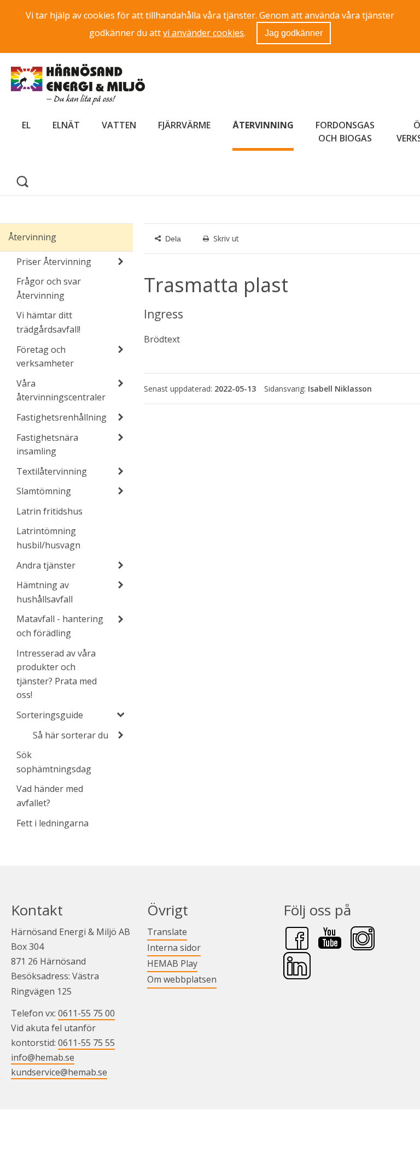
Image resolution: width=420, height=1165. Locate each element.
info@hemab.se (42, 1057)
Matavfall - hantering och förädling (59, 626)
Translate (167, 931)
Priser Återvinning (53, 262)
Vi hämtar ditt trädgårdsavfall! (48, 322)
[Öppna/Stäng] (121, 261)
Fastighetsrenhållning (61, 417)
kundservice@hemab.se (59, 1072)
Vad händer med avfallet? (49, 796)
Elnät (66, 125)
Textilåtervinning (51, 471)
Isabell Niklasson (340, 388)
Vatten (119, 125)
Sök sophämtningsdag (53, 762)
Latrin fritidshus (49, 511)
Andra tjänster (45, 565)
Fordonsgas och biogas (345, 131)
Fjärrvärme (184, 125)
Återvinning (263, 125)
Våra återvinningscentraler (61, 390)
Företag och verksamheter (45, 357)
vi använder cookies (203, 33)
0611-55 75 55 (86, 1043)
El (26, 125)
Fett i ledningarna (52, 823)
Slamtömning (43, 491)
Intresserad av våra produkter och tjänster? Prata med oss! (56, 674)
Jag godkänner (294, 33)
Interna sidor (174, 947)
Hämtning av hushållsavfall (44, 592)
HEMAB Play (172, 963)
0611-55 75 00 (86, 1013)
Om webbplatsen (182, 979)
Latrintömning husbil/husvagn (48, 538)
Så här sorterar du (70, 735)
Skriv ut (226, 238)
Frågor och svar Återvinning (48, 288)
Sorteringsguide (49, 715)
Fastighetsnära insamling (47, 444)
